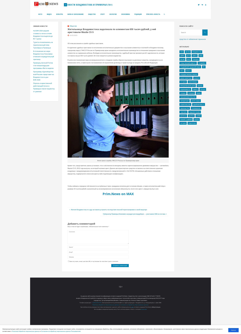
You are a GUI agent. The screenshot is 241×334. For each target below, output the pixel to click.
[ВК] (202, 5)
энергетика (192, 123)
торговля (183, 112)
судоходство (184, 108)
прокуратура (184, 101)
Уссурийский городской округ (190, 67)
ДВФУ (182, 55)
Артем (188, 52)
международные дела (187, 85)
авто (181, 70)
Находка (196, 59)
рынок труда (195, 101)
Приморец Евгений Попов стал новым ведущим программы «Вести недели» (43, 65)
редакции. (144, 309)
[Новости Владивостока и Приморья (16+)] (48, 4)
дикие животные (185, 78)
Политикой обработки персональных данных (26, 331)
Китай (182, 59)
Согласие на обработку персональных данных (134, 305)
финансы (183, 116)
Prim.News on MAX (118, 194)
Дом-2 (195, 55)
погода (202, 89)
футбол (191, 116)
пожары (183, 93)
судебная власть (198, 104)
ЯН (204, 67)
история (183, 82)
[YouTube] (205, 5)
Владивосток (197, 52)
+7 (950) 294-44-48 (96, 302)
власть (188, 70)
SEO (181, 52)
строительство (185, 104)
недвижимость (185, 89)
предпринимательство (187, 97)
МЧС (188, 59)
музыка (200, 85)
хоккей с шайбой (186, 119)
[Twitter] (198, 5)
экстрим (183, 123)
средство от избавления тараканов (192, 39)
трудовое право (194, 112)
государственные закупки (188, 74)
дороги (196, 78)
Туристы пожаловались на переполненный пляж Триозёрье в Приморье (43, 45)
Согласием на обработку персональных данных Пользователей (60, 331)
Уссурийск (202, 63)
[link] (164, 14)
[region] (120, 329)
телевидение (196, 108)
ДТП (188, 55)
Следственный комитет (188, 63)
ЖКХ (200, 55)
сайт (132, 307)
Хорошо (233, 330)
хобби (198, 116)
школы (196, 119)
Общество (73, 26)
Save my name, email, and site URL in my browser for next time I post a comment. (93, 261)
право (199, 93)
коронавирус (193, 82)
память (195, 89)
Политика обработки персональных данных (106, 305)
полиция (191, 93)
